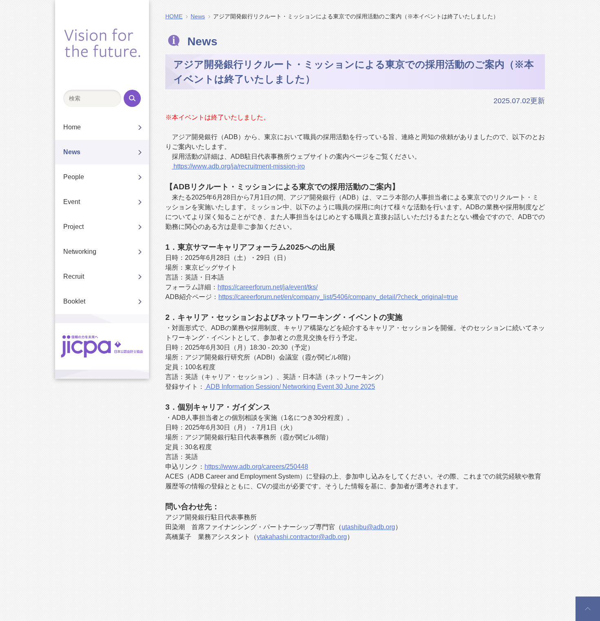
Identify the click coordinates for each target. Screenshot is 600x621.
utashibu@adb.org (368, 526)
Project (73, 226)
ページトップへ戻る (588, 609)
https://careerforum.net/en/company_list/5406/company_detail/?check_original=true (338, 296)
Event (71, 201)
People (73, 176)
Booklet (74, 301)
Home (72, 127)
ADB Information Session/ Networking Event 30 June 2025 (289, 386)
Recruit (73, 276)
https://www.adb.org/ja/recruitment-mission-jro (238, 166)
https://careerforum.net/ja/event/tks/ (268, 287)
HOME (173, 16)
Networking (79, 251)
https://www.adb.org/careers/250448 (256, 466)
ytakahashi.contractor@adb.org (302, 536)
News (71, 152)
